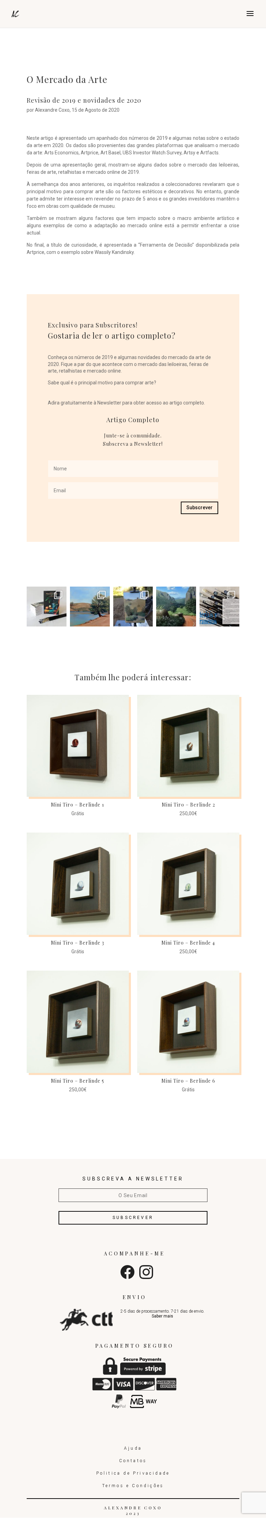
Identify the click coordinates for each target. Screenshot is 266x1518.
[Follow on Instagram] (146, 1277)
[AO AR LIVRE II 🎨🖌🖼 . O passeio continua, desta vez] (90, 606)
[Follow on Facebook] (127, 1277)
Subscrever (199, 507)
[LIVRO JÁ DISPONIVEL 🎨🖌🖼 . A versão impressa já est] (46, 606)
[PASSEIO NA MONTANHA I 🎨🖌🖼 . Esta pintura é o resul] (176, 606)
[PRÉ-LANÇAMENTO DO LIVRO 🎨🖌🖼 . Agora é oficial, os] (219, 606)
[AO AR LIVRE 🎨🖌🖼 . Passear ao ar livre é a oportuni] (133, 606)
